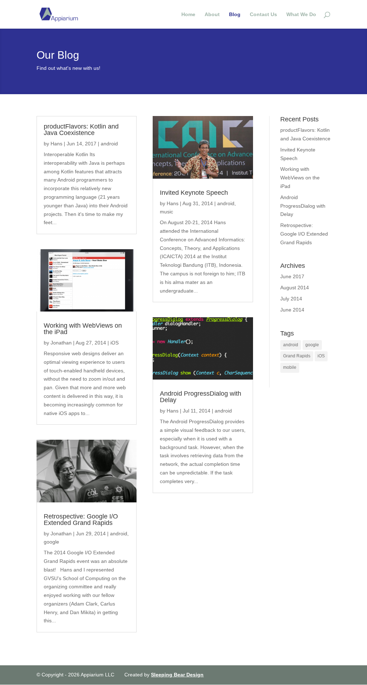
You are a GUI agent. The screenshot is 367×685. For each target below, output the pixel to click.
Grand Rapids (296, 355)
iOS (114, 343)
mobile (289, 367)
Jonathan (61, 343)
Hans (56, 143)
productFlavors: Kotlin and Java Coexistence (81, 129)
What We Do (301, 14)
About (212, 14)
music (166, 211)
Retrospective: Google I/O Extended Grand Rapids (81, 519)
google (51, 542)
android (109, 143)
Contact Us (263, 14)
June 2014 (292, 310)
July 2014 (291, 299)
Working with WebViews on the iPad (83, 329)
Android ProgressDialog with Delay (200, 397)
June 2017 (292, 276)
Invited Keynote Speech (194, 192)
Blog (234, 14)
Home (188, 14)
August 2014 (294, 287)
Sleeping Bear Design (177, 674)
